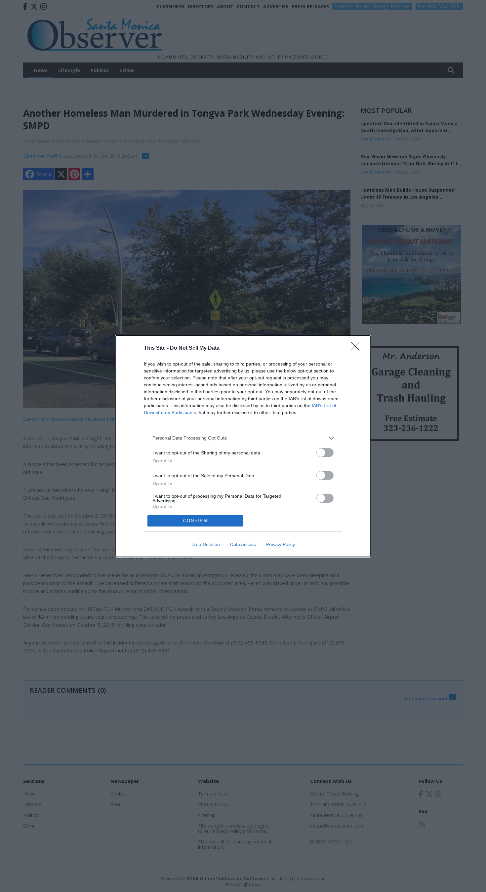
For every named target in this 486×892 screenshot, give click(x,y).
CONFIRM (195, 520)
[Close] (357, 348)
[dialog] (243, 446)
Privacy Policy (280, 544)
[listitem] (243, 438)
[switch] (325, 452)
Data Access (243, 544)
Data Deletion (205, 544)
